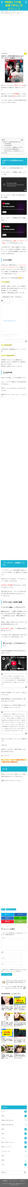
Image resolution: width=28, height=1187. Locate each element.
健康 (3, 1160)
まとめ (5, 152)
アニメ (3, 1111)
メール (3, 958)
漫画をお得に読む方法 (8, 1120)
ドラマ (3, 1138)
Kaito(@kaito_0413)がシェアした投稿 (13, 339)
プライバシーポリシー (13, 1180)
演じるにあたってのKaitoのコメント (14, 151)
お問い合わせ (22, 1180)
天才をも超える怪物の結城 (11, 149)
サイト (2, 963)
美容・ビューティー (7, 1146)
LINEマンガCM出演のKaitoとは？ (12, 142)
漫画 (3, 1116)
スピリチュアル (6, 1151)
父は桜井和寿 (8, 145)
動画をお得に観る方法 (8, 1124)
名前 (2, 952)
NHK (3, 1133)
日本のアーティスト (12, 909)
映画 (3, 1129)
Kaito (4, 909)
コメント (3, 937)
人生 (3, 1164)
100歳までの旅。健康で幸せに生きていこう (14, 5)
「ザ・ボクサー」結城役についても (12, 147)
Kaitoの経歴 (8, 143)
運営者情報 (5, 1180)
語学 (3, 1155)
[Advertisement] (14, 33)
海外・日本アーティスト (8, 1142)
